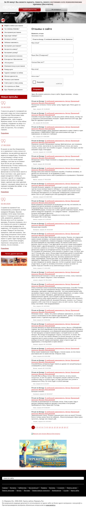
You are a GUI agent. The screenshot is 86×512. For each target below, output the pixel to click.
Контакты (13, 488)
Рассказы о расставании (11, 79)
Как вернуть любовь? (10, 39)
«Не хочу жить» (9, 62)
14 (60, 427)
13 (57, 427)
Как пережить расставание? (12, 46)
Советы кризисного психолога (13, 56)
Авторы (19, 490)
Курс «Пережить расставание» (13, 89)
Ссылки (66, 490)
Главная (5, 488)
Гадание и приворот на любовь (13, 73)
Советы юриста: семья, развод (13, 83)
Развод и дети (8, 69)
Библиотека (22, 488)
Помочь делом (72, 488)
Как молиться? (34, 488)
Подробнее (5, 133)
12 (55, 427)
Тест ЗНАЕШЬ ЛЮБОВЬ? (11, 29)
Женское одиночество (11, 76)
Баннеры (52, 488)
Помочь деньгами (8, 490)
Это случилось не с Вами (11, 86)
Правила (44, 488)
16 (65, 427)
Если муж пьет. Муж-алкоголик (13, 59)
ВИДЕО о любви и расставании (13, 25)
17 (67, 427)
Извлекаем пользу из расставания (14, 66)
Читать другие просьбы (14, 254)
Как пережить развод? (11, 52)
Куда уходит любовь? (10, 36)
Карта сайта (75, 490)
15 (62, 427)
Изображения (56, 490)
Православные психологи (41, 490)
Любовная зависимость (11, 42)
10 (50, 427)
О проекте (60, 488)
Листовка (27, 490)
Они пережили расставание (12, 32)
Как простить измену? (11, 49)
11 (52, 427)
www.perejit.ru (50, 505)
